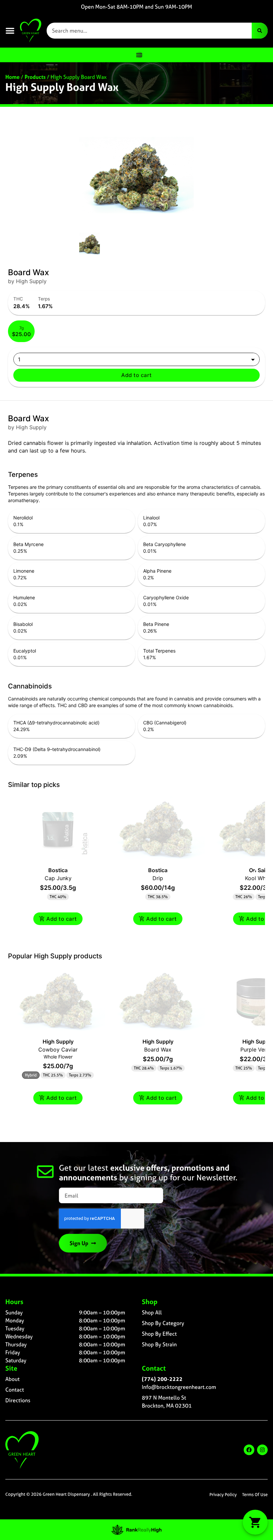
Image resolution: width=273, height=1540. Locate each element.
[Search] (260, 31)
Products (35, 77)
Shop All (152, 1312)
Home (12, 77)
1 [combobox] (19, 359)
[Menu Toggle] (139, 55)
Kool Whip (257, 878)
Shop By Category (163, 1323)
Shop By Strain (159, 1344)
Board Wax (157, 1049)
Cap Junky (58, 878)
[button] (10, 30)
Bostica (58, 870)
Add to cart (136, 375)
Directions (17, 1400)
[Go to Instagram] (262, 1449)
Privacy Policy (223, 1494)
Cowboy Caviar (58, 1049)
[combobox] (149, 31)
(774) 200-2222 (162, 1379)
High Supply (58, 1041)
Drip (157, 878)
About (12, 1379)
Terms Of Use (255, 1494)
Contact (14, 1389)
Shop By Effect (159, 1333)
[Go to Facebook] (249, 1449)
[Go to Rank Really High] (136, 1530)
